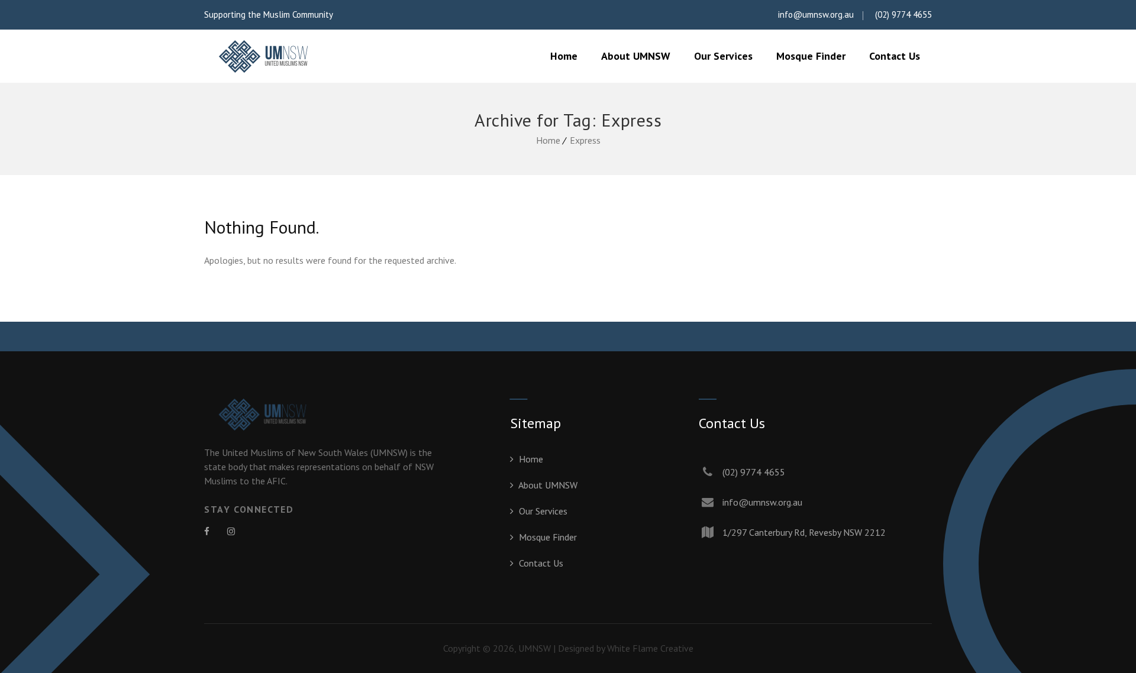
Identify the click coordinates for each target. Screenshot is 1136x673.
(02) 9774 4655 (903, 14)
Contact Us (894, 56)
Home (563, 56)
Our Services (723, 56)
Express (585, 140)
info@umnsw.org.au (816, 14)
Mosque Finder (810, 56)
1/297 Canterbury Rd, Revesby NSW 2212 (804, 532)
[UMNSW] (263, 56)
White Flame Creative (650, 648)
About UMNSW (635, 56)
